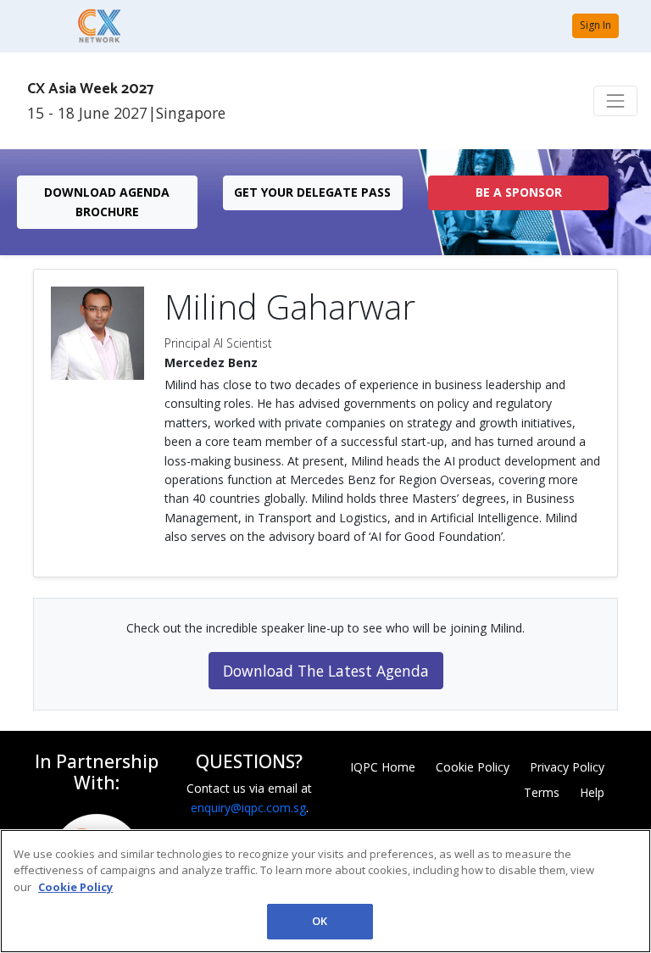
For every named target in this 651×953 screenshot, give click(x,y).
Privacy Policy (567, 767)
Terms (541, 792)
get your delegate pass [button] (312, 192)
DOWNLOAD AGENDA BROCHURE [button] (107, 201)
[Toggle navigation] (615, 101)
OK (319, 920)
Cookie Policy (472, 767)
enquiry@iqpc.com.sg (248, 808)
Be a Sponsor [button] (519, 192)
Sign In (595, 25)
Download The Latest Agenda (326, 670)
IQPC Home (382, 767)
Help (592, 792)
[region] (325, 891)
